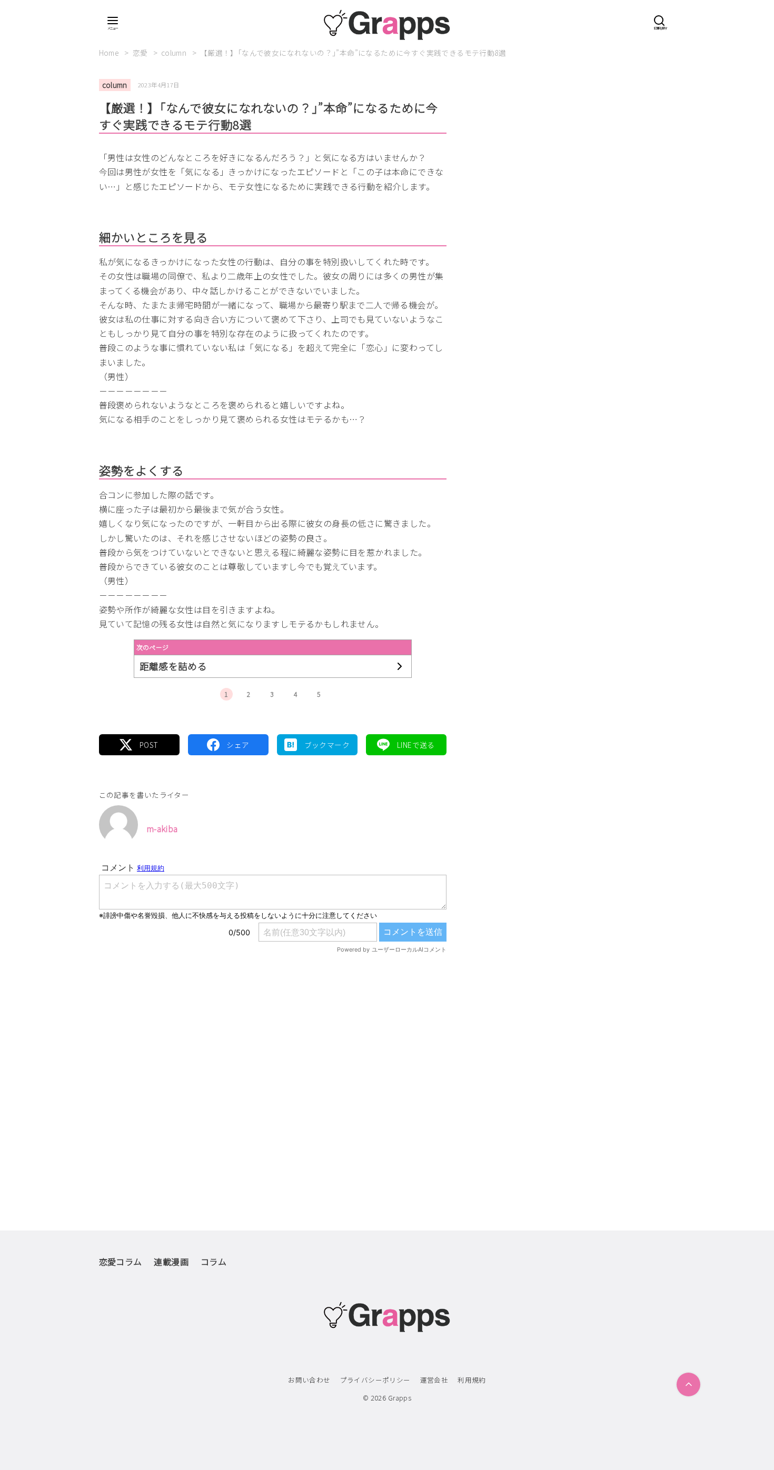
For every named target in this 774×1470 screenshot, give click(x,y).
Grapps (399, 1398)
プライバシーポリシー (375, 1380)
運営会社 (434, 1380)
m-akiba (162, 828)
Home (110, 52)
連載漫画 (171, 1261)
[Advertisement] (272, 1070)
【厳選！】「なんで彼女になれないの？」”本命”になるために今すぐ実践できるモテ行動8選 (353, 52)
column (174, 52)
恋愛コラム (120, 1261)
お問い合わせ (309, 1380)
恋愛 (141, 52)
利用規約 (472, 1380)
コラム (213, 1261)
